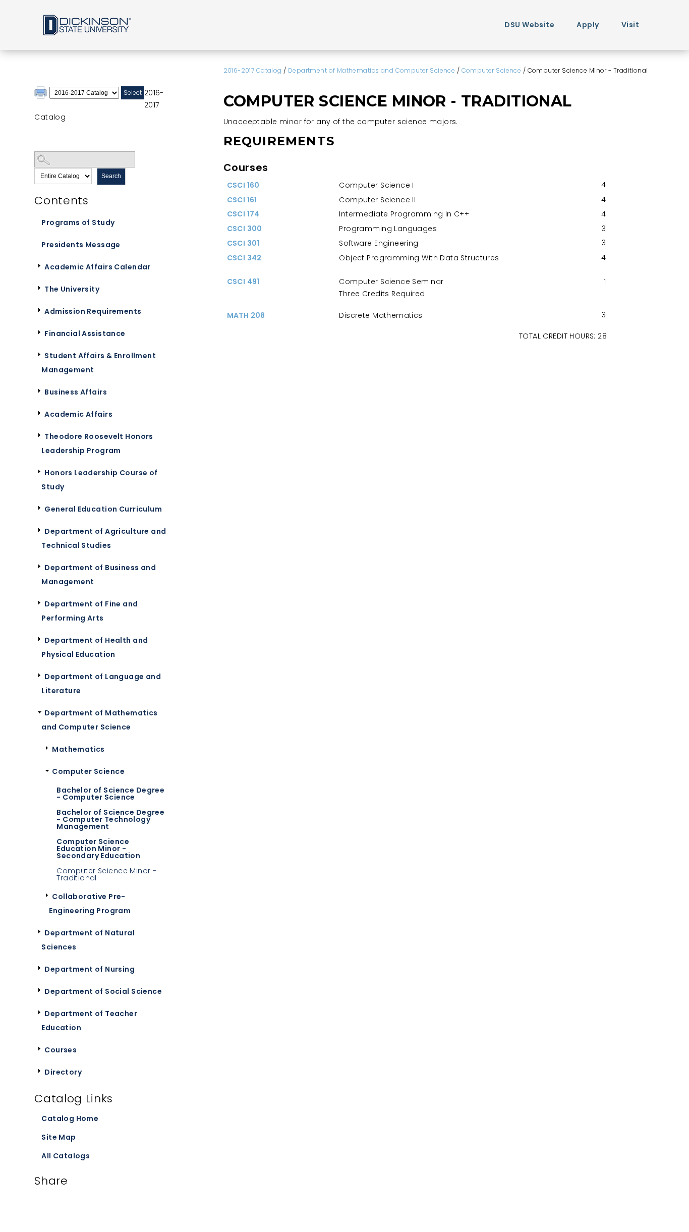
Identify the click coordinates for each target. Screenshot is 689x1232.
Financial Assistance (84, 333)
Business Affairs (75, 392)
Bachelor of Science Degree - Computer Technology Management (110, 819)
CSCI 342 (244, 258)
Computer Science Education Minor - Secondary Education (98, 848)
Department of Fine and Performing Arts (89, 611)
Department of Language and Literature (101, 683)
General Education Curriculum (103, 509)
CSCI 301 (243, 243)
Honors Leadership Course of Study (99, 480)
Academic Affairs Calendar (97, 267)
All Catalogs (65, 1156)
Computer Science (88, 771)
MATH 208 (246, 315)
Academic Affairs (78, 414)
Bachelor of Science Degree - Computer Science (110, 793)
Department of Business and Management (98, 575)
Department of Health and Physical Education (94, 647)
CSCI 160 (243, 185)
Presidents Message (81, 245)
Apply (588, 25)
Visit (630, 25)
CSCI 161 (242, 200)
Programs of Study (77, 222)
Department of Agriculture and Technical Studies (103, 538)
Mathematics (78, 749)
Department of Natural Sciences (88, 940)
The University (71, 289)
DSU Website (529, 25)
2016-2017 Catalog (252, 70)
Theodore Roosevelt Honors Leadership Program (97, 443)
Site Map (58, 1137)
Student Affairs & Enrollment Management (98, 363)
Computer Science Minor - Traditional (106, 874)
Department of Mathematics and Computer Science (99, 720)
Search (111, 176)
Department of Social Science (103, 991)
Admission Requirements (92, 311)
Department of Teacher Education (89, 1021)
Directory (63, 1072)
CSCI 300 (244, 228)
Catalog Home (69, 1118)
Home (86, 24)
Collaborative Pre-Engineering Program (90, 903)
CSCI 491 (243, 281)
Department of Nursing (89, 969)
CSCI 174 (243, 214)
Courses (60, 1050)
